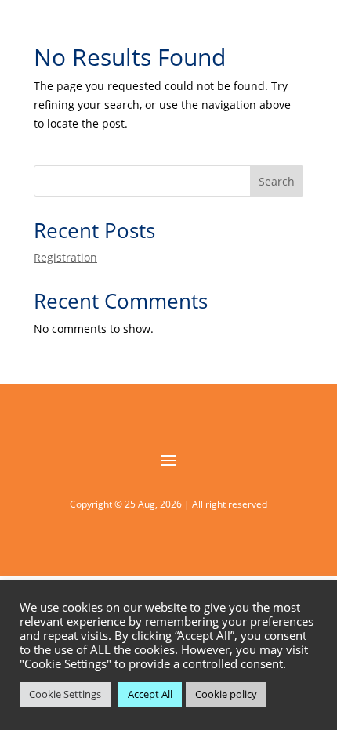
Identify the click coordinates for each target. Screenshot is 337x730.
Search (277, 181)
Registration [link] (65, 257)
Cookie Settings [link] (65, 694)
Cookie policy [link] (226, 694)
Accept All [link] (150, 694)
